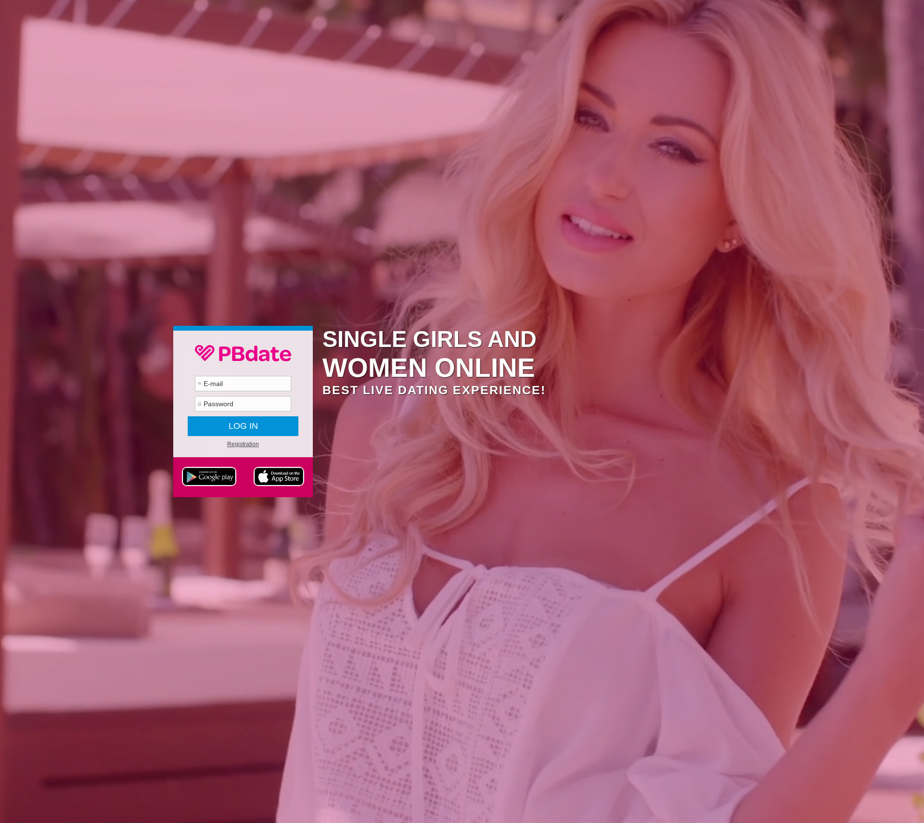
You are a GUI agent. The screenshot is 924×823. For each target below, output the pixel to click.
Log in (243, 426)
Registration (243, 444)
